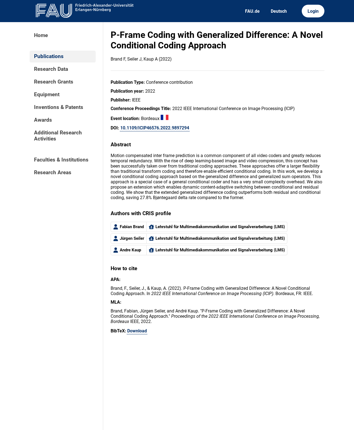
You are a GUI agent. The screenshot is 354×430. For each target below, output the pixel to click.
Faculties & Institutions (61, 160)
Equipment (46, 95)
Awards (43, 120)
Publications (49, 56)
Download (137, 330)
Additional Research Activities (58, 136)
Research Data (51, 69)
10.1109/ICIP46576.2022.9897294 (154, 128)
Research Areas (52, 173)
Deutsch (279, 11)
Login (313, 11)
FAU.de (252, 11)
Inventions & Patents (58, 107)
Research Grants (53, 82)
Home (41, 35)
